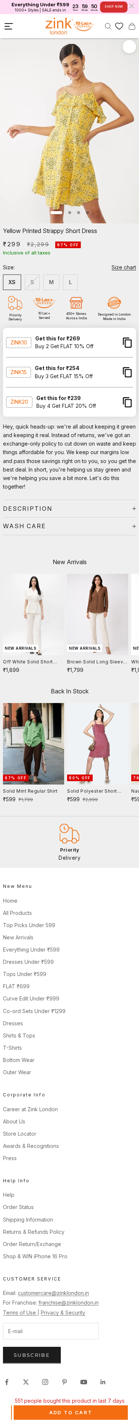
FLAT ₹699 (16, 986)
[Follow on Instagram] (45, 1382)
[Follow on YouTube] (83, 1382)
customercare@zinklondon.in (53, 1293)
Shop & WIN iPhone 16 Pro (35, 1256)
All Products (17, 913)
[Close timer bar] (132, 6)
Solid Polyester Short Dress (92, 791)
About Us (14, 1121)
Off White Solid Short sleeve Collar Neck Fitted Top (33, 662)
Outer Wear (17, 1072)
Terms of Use (20, 1312)
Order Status (18, 1207)
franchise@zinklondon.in (69, 1302)
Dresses (13, 1023)
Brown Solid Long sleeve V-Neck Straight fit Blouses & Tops (96, 662)
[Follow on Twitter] (26, 1382)
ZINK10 (18, 342)
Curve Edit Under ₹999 (31, 998)
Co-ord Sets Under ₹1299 (34, 1011)
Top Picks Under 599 (29, 925)
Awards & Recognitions (31, 1146)
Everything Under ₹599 (31, 949)
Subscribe (32, 1355)
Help (8, 1195)
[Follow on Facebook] (6, 1382)
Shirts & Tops (19, 1035)
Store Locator (19, 1133)
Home (10, 901)
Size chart (124, 267)
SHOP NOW (114, 7)
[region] (69, 842)
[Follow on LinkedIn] (103, 1382)
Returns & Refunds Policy (33, 1232)
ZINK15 (18, 372)
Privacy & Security (63, 1312)
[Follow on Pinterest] (64, 1382)
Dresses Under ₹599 (28, 962)
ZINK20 (19, 402)
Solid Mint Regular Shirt (30, 791)
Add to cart (71, 1412)
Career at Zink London (30, 1109)
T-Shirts (12, 1048)
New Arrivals (18, 937)
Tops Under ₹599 (24, 974)
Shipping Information (28, 1219)
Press (10, 1158)
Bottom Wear (18, 1060)
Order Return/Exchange (32, 1244)
